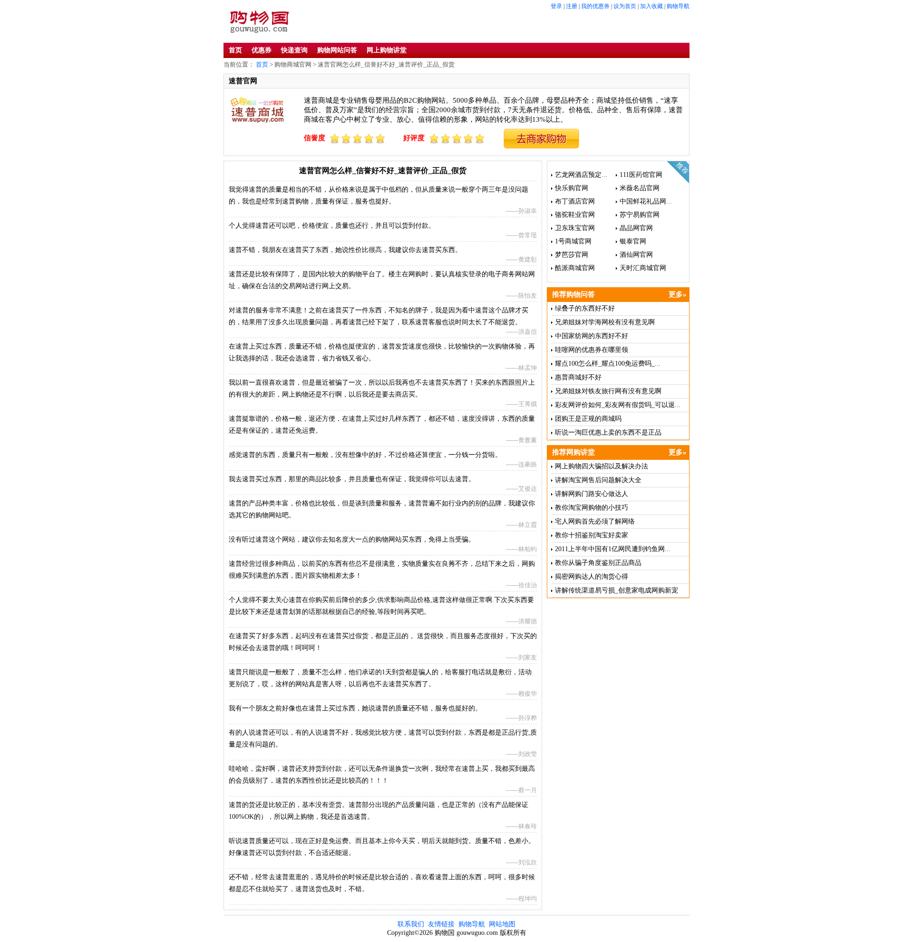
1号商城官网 (573, 241)
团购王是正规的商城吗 (588, 418)
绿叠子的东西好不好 (585, 308)
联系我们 (411, 924)
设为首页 (624, 6)
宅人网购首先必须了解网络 (595, 521)
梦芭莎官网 (571, 254)
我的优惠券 (595, 6)
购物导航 (678, 6)
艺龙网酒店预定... (581, 174)
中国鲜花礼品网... (646, 201)
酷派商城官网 (575, 268)
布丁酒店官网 (575, 201)
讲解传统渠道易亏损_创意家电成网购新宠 (616, 590)
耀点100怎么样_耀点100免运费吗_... (607, 363)
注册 (571, 6)
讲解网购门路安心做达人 (591, 493)
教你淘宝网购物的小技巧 (591, 507)
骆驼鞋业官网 (575, 214)
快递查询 (294, 50)
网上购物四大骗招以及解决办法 (601, 466)
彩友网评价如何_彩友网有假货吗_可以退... (617, 404)
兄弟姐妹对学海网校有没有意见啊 (605, 322)
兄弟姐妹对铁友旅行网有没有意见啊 (608, 391)
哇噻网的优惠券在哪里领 (591, 349)
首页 (235, 50)
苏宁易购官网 (640, 214)
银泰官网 (633, 241)
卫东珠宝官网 (575, 228)
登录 (556, 6)
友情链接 (441, 924)
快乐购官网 (571, 188)
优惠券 (262, 50)
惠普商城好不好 (578, 377)
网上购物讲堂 (387, 50)
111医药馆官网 (641, 174)
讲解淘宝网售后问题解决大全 (598, 480)
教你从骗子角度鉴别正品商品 (598, 562)
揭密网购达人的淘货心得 (591, 576)
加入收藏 (651, 6)
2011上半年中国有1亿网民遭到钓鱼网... (612, 549)
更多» (678, 294)
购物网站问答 (337, 50)
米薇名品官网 (640, 188)
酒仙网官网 (636, 254)
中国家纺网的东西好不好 (591, 336)
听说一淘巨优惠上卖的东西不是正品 (608, 432)
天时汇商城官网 (643, 268)
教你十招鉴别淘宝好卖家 (591, 535)
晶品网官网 (636, 228)
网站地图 (502, 924)
